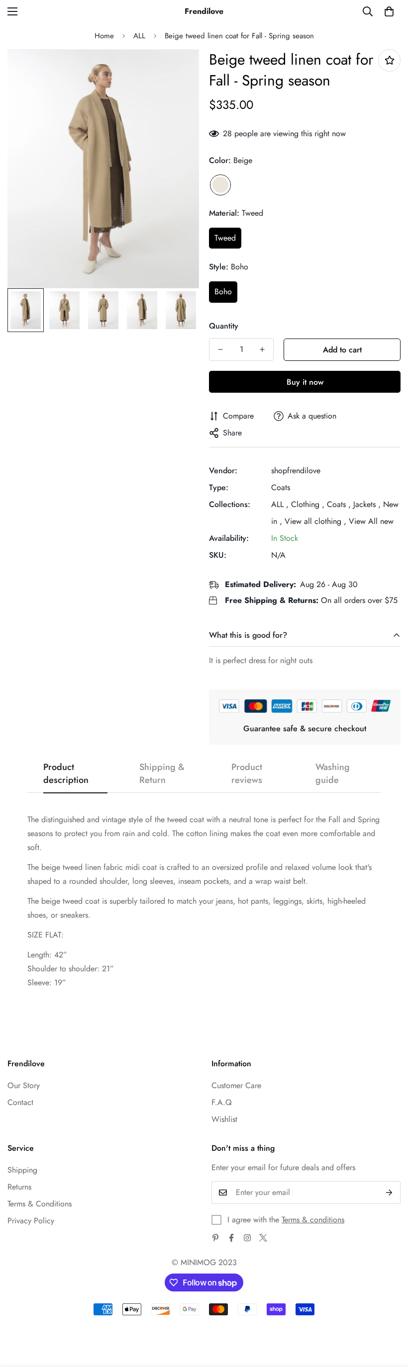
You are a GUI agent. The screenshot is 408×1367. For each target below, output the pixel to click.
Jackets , (367, 504)
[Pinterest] (215, 1238)
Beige (220, 185)
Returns (19, 1187)
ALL (139, 35)
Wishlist (224, 1119)
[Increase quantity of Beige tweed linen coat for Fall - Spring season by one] (262, 349)
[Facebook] (231, 1238)
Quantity (223, 326)
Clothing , (307, 504)
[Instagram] (247, 1238)
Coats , (339, 504)
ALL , (280, 504)
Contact (20, 1102)
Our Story (23, 1085)
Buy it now (305, 382)
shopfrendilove (295, 470)
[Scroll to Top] (388, 1312)
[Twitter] (263, 1238)
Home (104, 35)
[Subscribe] (389, 1192)
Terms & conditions (313, 1219)
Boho (223, 291)
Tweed (225, 238)
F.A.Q (221, 1102)
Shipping (22, 1170)
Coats (280, 487)
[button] (389, 11)
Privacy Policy (30, 1220)
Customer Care (236, 1085)
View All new (371, 521)
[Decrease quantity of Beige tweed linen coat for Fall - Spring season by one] (220, 349)
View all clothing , (315, 521)
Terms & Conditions (39, 1203)
